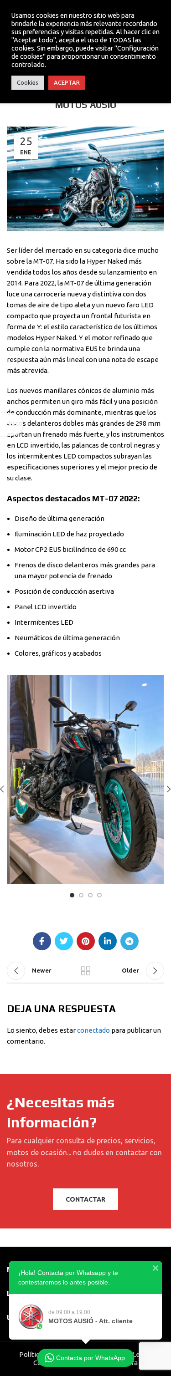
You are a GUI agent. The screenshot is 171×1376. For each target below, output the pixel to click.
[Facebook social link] (42, 941)
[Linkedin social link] (107, 941)
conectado (93, 1030)
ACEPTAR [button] (67, 82)
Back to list (86, 971)
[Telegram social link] (129, 941)
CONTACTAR (85, 1199)
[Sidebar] (11, 424)
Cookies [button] (27, 82)
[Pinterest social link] (86, 941)
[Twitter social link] (64, 941)
